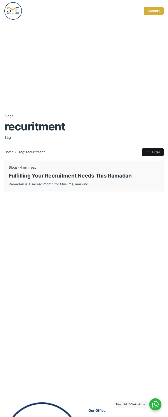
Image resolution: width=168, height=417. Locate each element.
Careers (153, 11)
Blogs (8, 116)
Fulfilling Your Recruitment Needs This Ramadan (70, 175)
